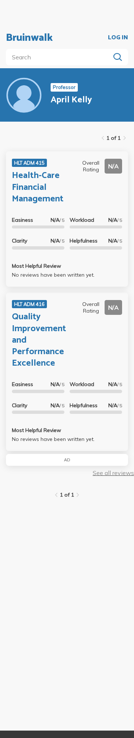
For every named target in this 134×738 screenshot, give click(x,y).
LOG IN (118, 38)
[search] (59, 57)
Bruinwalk (29, 38)
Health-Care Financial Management (37, 187)
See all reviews (113, 473)
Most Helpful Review (36, 266)
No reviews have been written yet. (53, 274)
